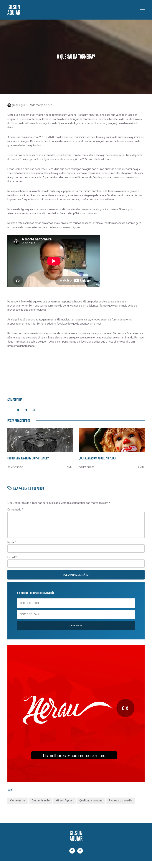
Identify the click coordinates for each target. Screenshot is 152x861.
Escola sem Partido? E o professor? (28, 458)
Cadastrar (76, 625)
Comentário (15, 509)
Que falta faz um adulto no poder (97, 458)
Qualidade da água (90, 800)
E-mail (12, 557)
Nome (11, 542)
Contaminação (41, 800)
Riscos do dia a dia (120, 800)
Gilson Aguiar (64, 800)
